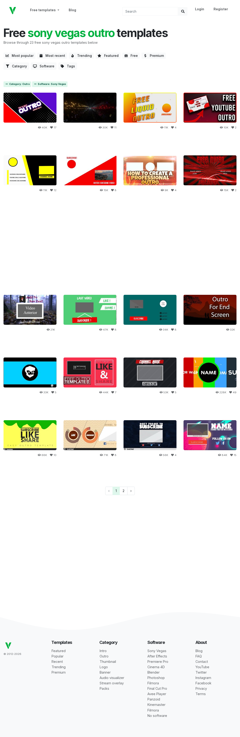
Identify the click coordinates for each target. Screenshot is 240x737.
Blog (72, 10)
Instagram (203, 678)
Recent (57, 662)
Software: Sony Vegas (51, 84)
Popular (58, 656)
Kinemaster (156, 705)
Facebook (203, 683)
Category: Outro (19, 84)
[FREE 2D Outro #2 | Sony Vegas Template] (210, 372)
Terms (200, 694)
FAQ (198, 656)
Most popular (21, 56)
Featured (110, 56)
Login (199, 9)
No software (157, 716)
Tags (69, 66)
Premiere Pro (157, 662)
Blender (153, 672)
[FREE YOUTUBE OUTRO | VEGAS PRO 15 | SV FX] (210, 107)
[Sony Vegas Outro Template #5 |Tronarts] (90, 435)
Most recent (54, 56)
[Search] (183, 11)
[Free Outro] (210, 170)
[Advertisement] (120, 251)
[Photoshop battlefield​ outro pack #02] (30, 372)
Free (133, 56)
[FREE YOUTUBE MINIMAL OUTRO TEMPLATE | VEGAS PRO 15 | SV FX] (90, 170)
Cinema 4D (156, 667)
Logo (104, 667)
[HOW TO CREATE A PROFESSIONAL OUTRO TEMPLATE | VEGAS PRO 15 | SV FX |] (150, 170)
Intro (103, 651)
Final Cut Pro (157, 688)
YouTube (202, 667)
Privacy (201, 688)
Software (45, 66)
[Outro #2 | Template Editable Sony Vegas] (150, 310)
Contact (201, 662)
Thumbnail (108, 662)
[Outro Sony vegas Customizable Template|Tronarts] (210, 435)
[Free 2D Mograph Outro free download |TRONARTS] (30, 435)
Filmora (153, 683)
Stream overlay (112, 683)
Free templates (43, 10)
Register (221, 9)
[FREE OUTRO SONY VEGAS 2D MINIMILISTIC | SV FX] (30, 170)
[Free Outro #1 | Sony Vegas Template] (210, 310)
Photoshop (156, 678)
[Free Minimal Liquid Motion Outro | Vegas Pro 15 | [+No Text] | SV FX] (150, 107)
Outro (104, 656)
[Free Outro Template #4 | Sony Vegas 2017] (30, 310)
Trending (83, 56)
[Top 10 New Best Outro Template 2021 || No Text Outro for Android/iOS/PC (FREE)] (30, 107)
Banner (105, 672)
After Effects (157, 656)
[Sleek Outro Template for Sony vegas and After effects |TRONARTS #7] (150, 372)
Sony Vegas (156, 651)
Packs (104, 688)
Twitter (201, 672)
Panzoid (153, 699)
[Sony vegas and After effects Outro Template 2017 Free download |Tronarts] (90, 372)
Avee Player (156, 694)
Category (18, 66)
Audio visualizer (112, 678)
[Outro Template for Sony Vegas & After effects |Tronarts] (150, 435)
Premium (155, 56)
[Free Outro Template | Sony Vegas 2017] (90, 310)
